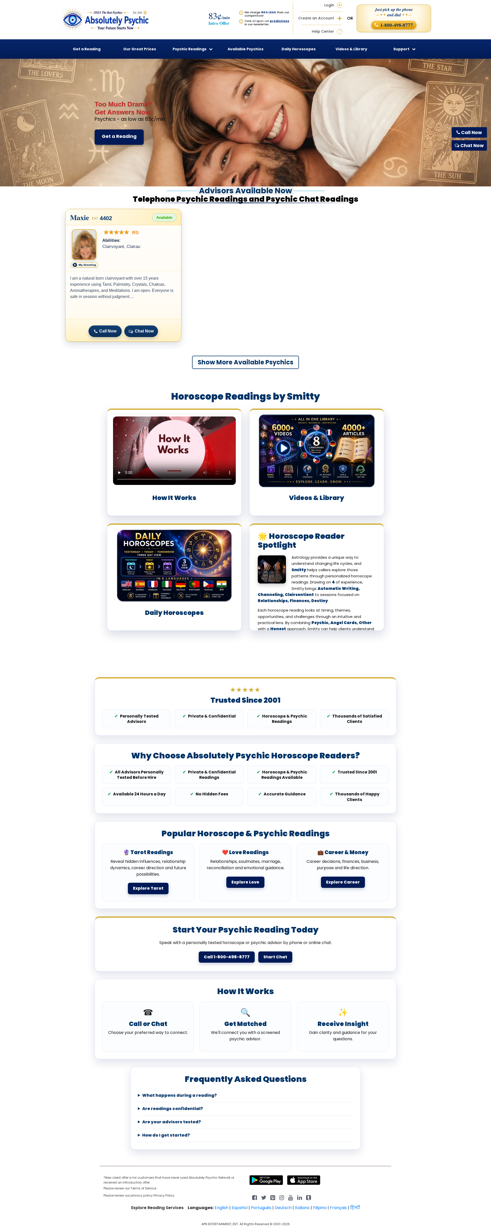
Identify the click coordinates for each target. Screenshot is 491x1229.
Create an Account (316, 18)
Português (261, 1208)
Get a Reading (119, 136)
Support (401, 49)
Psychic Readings (189, 49)
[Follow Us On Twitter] (263, 1197)
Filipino (320, 1208)
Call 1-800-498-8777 (227, 957)
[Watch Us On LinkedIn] (290, 1197)
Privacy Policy (163, 1195)
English (221, 1208)
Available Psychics (245, 49)
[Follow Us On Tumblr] (308, 1197)
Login (329, 5)
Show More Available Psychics (245, 362)
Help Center (323, 31)
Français (338, 1208)
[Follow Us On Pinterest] (272, 1197)
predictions (279, 21)
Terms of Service (143, 1188)
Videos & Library (351, 49)
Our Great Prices (139, 49)
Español (240, 1208)
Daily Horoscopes (299, 49)
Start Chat (275, 957)
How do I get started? (166, 1135)
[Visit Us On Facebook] (254, 1197)
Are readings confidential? (172, 1109)
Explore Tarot (148, 888)
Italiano (302, 1208)
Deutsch (283, 1208)
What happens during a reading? (179, 1095)
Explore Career (343, 882)
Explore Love (245, 882)
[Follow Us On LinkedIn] (299, 1197)
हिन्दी (355, 1208)
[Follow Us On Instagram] (281, 1197)
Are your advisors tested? (171, 1122)
